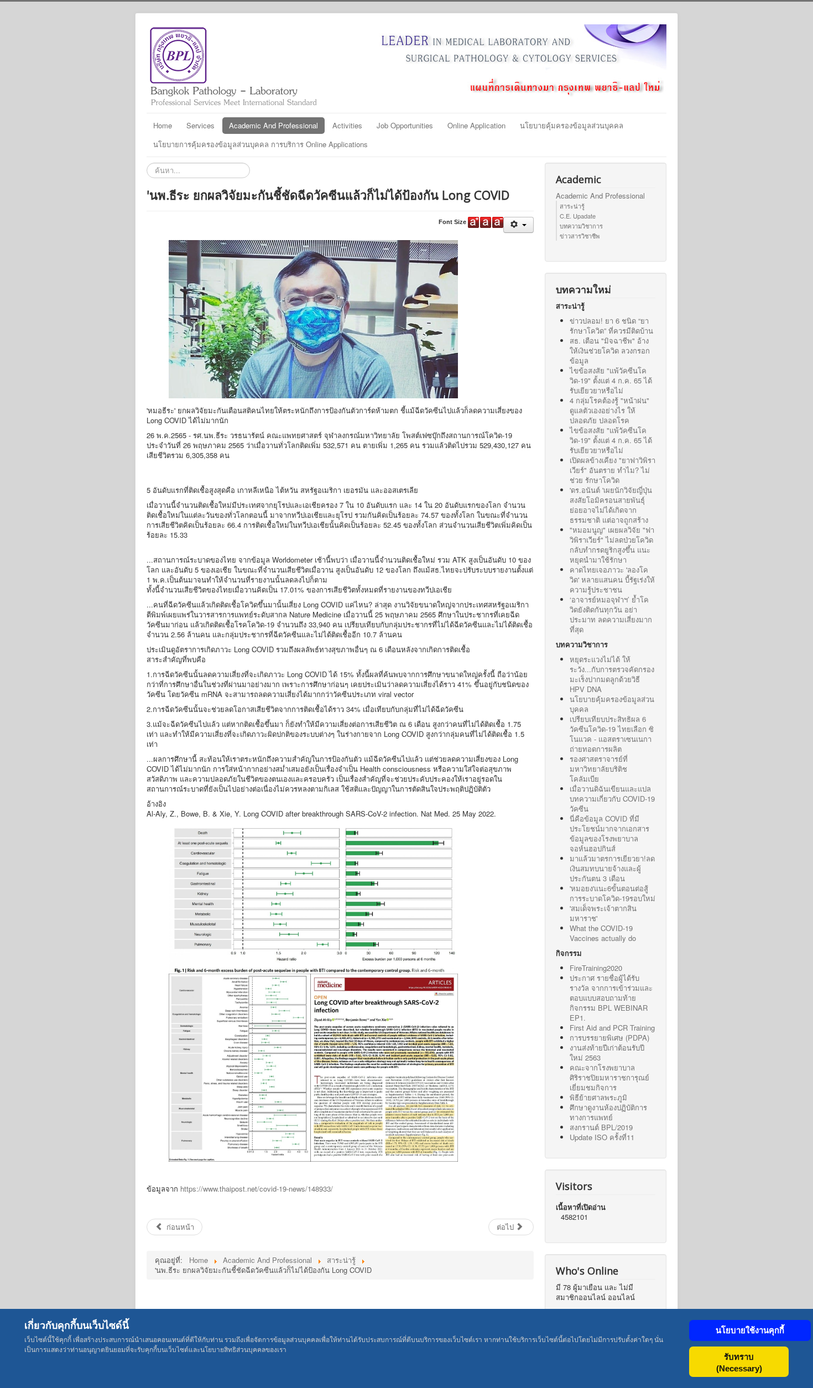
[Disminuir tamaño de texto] (497, 222)
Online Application (476, 125)
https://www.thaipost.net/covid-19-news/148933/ (256, 1188)
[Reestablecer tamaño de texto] (485, 222)
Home (162, 125)
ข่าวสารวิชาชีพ (580, 235)
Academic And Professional (273, 125)
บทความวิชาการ (581, 225)
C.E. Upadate (578, 215)
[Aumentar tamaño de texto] (473, 222)
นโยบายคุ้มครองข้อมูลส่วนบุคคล (571, 125)
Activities (347, 125)
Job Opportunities (405, 125)
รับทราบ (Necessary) (739, 1362)
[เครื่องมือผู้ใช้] (518, 225)
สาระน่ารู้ (572, 205)
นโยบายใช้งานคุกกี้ (750, 1330)
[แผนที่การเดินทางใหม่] (500, 61)
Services (200, 125)
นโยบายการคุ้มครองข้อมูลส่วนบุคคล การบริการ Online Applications (260, 144)
